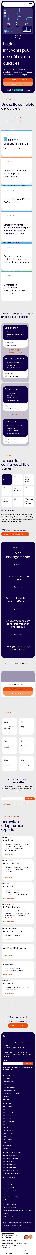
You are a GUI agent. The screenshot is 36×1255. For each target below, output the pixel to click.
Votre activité (9, 816)
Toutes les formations (12, 1152)
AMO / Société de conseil (11, 1093)
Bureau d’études (8, 1081)
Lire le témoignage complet (14, 534)
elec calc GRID (7, 1118)
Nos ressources (9, 1182)
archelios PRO (7, 1127)
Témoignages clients (10, 1191)
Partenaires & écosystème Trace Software (17, 1210)
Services (17, 547)
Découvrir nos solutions (18, 80)
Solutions (7, 99)
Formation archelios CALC (11, 1155)
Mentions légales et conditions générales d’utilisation (16, 1229)
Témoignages (9, 455)
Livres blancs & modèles (10, 1197)
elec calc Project (8, 1121)
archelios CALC (8, 1130)
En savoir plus (8, 152)
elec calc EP (7, 1124)
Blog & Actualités (8, 1185)
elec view (6, 1148)
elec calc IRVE (7, 1106)
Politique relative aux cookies (12, 1225)
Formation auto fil (8, 1161)
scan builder (7, 1145)
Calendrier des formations (11, 1173)
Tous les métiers (9, 1075)
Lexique (5, 1200)
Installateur (6, 1078)
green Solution (7, 1133)
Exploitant (6, 1084)
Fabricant (6, 1096)
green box (6, 1136)
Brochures (6, 1194)
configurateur (7, 1139)
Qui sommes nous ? (10, 1204)
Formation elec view (9, 1167)
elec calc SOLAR (8, 1112)
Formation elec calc (9, 1164)
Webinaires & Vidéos (9, 1188)
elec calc (6, 1109)
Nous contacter (18, 84)
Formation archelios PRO (11, 1158)
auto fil (5, 1142)
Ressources (8, 712)
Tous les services (9, 1177)
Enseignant (6, 1099)
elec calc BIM (7, 1115)
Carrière (5, 1213)
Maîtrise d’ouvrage (9, 1087)
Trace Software (7, 3)
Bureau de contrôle (9, 1090)
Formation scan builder (10, 1170)
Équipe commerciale (9, 1207)
